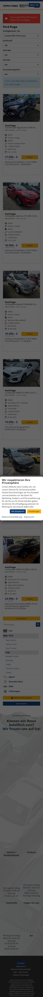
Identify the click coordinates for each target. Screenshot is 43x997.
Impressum (29, 517)
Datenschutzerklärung (12, 517)
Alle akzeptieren (17, 511)
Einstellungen (34, 511)
